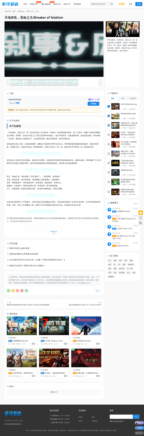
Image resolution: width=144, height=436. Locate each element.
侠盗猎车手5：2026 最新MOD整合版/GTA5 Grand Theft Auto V (129, 125)
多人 (128, 272)
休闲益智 (77, 370)
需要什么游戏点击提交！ (117, 421)
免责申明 (13, 424)
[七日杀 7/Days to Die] (54, 325)
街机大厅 (67, 4)
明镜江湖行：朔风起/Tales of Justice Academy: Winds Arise (129, 153)
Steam (81, 417)
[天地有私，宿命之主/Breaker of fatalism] (16, 82)
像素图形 (111, 276)
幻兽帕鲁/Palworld (18, 341)
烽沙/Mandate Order (128, 113)
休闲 (109, 264)
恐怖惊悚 (45, 338)
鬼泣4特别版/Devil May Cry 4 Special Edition (85, 305)
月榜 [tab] (122, 98)
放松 (134, 272)
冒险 (115, 260)
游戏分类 (34, 3)
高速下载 (54, 422)
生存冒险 (132, 109)
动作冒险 (12, 338)
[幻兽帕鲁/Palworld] (22, 325)
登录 (56, 392)
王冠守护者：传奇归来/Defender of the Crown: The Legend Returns (21, 373)
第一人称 (130, 268)
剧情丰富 (122, 268)
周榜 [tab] (112, 98)
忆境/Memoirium (82, 341)
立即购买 (93, 104)
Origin (80, 421)
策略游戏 (12, 370)
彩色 (115, 272)
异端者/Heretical (127, 170)
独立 (126, 260)
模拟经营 (132, 128)
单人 (109, 260)
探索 (115, 268)
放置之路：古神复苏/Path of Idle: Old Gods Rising (86, 373)
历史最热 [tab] (133, 98)
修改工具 (57, 4)
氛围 (109, 268)
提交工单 (18, 424)
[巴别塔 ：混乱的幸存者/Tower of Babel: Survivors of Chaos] (54, 358)
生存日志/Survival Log (129, 104)
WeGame (95, 421)
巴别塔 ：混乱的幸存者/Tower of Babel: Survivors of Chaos (54, 373)
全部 (134, 203)
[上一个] (8, 82)
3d (114, 264)
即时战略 (132, 118)
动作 (120, 260)
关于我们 (7, 424)
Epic (93, 417)
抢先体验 (122, 272)
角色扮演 (130, 264)
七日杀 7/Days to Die (52, 341)
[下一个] (100, 82)
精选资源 (54, 419)
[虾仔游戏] (10, 4)
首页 (25, 4)
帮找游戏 (77, 4)
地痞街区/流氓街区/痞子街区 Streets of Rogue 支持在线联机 (28, 305)
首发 (114, 219)
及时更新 (54, 415)
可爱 (109, 272)
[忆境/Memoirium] (86, 325)
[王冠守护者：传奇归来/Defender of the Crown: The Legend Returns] (22, 358)
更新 (114, 211)
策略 (124, 264)
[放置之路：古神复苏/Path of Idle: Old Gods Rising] (86, 358)
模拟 (131, 260)
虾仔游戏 (115, 208)
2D (119, 264)
